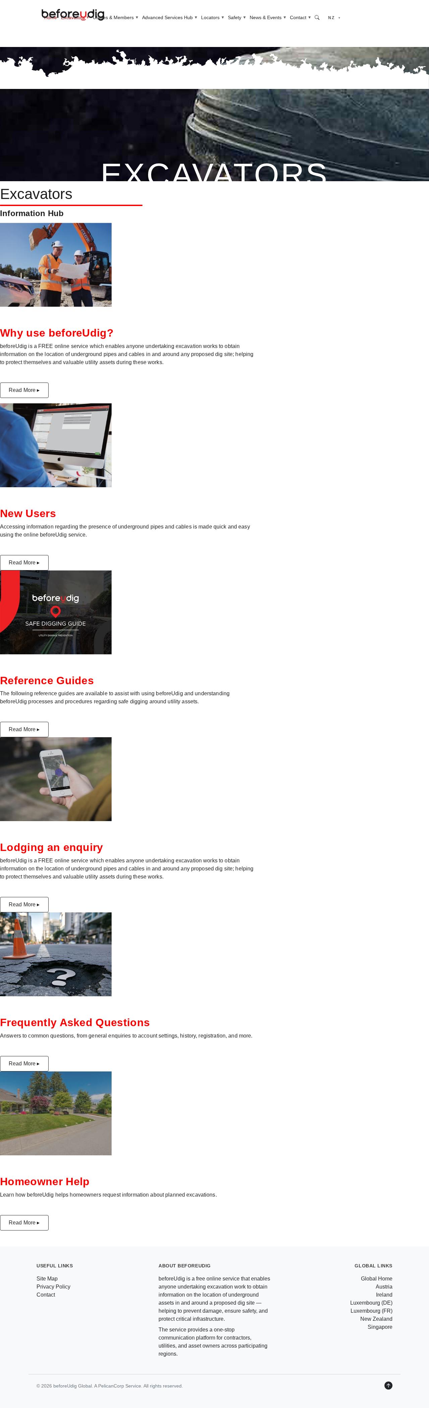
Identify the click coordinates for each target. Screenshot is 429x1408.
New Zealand (376, 1319)
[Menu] (411, 17)
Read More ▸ (24, 390)
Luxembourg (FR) (371, 1311)
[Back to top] (388, 1386)
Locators (210, 17)
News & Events (266, 17)
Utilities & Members (113, 17)
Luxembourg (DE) (371, 1303)
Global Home (376, 1278)
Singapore (380, 1327)
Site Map (47, 1278)
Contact (298, 17)
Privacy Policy (53, 1287)
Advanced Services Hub (167, 17)
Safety (234, 17)
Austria (384, 1287)
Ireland (384, 1295)
